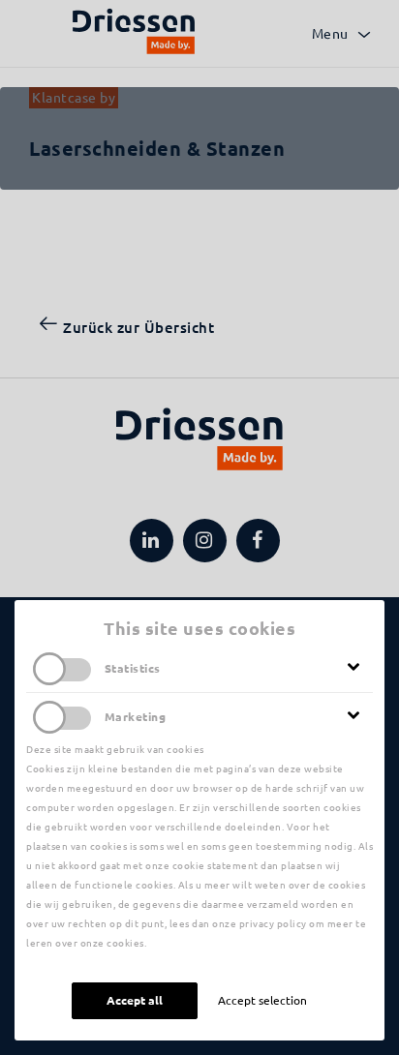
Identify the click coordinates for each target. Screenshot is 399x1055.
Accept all (135, 1000)
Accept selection (262, 1000)
